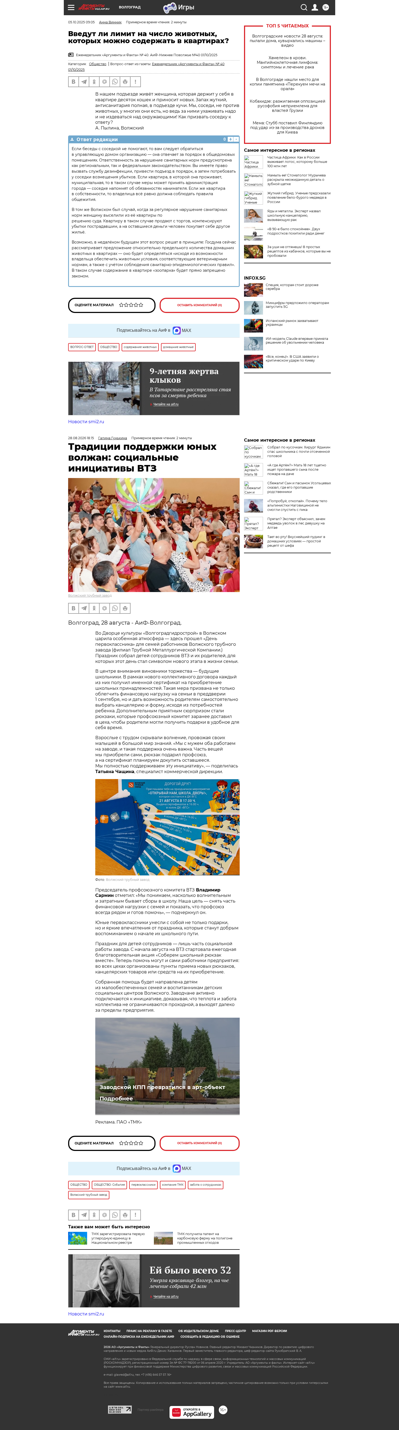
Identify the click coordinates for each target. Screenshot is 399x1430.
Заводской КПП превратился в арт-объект (162, 1087)
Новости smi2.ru (86, 421)
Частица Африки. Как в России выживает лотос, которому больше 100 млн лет (297, 161)
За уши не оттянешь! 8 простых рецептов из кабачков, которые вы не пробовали (299, 251)
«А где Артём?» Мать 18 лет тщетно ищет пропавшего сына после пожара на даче (296, 469)
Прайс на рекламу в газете (149, 1331)
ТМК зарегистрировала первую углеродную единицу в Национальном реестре (118, 1238)
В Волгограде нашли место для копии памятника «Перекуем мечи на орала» (287, 84)
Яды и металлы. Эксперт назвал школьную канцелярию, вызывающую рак (294, 215)
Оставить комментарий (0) (199, 305)
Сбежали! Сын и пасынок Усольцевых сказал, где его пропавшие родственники (299, 487)
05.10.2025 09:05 (81, 22)
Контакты (112, 1331)
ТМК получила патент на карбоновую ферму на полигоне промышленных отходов (204, 1238)
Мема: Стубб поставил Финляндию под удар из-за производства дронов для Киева (287, 128)
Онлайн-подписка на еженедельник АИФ (139, 1337)
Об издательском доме (198, 1331)
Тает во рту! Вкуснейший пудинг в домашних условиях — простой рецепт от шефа (296, 541)
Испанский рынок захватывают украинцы (292, 323)
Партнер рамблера (150, 1409)
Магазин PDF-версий (269, 1331)
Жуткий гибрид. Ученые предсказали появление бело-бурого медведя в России (299, 197)
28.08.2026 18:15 (81, 438)
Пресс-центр (235, 1331)
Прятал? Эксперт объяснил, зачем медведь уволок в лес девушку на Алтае (296, 523)
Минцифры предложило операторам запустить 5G (297, 305)
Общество (97, 64)
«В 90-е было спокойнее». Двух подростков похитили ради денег (296, 231)
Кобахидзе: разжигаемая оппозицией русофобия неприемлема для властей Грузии (287, 106)
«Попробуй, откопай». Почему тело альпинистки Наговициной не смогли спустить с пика (297, 505)
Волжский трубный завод (90, 595)
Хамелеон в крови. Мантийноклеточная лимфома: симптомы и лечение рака (287, 62)
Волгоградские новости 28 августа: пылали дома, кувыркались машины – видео (287, 41)
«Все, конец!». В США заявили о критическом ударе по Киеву (292, 358)
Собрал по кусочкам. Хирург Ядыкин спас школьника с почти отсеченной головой (298, 451)
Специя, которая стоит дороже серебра (292, 287)
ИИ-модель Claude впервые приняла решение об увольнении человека (297, 340)
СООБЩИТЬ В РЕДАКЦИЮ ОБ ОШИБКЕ (210, 1337)
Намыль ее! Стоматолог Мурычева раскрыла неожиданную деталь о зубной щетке (296, 179)
